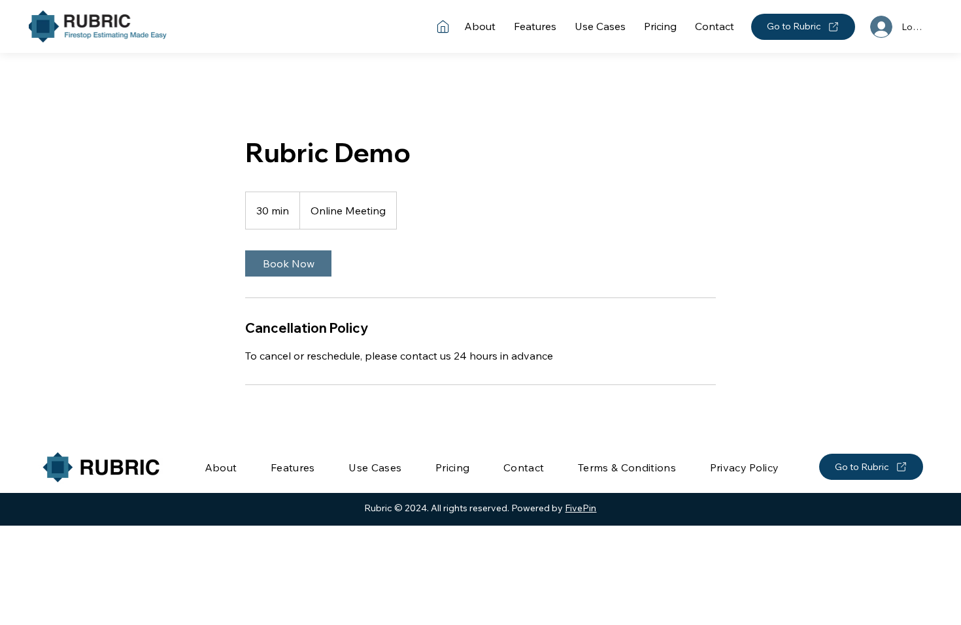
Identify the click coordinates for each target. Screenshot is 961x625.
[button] (627, 467)
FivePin (580, 508)
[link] (288, 263)
